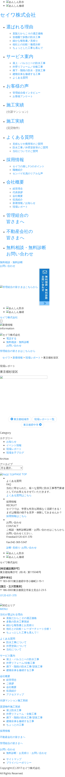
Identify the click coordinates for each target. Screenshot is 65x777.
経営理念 (18, 188)
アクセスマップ (15, 694)
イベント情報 (13, 445)
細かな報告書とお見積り (20, 625)
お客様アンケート (23, 96)
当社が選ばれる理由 (11, 614)
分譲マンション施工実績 (14, 700)
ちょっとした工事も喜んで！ (22, 632)
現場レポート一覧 (44, 419)
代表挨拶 (18, 192)
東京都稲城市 (21, 419)
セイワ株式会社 (18, 14)
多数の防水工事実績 (17, 621)
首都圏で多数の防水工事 (26, 37)
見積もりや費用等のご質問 (28, 144)
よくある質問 (20, 77)
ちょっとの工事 (15, 724)
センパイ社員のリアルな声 (28, 173)
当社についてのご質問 (25, 151)
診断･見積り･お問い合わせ (21, 547)
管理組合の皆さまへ (11, 743)
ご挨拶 (10, 683)
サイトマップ (13, 759)
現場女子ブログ (15, 452)
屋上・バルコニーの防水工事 (29, 63)
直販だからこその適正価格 (28, 33)
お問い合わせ (7, 749)
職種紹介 (18, 169)
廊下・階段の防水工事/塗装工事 (24, 666)
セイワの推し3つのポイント (28, 166)
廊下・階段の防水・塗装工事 (29, 70)
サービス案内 (7, 655)
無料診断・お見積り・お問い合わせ (26, 753)
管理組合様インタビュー (26, 92)
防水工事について (16, 642)
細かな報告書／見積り (25, 40)
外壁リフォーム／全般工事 (28, 66)
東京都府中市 (31, 424)
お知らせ (11, 441)
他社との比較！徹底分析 (26, 44)
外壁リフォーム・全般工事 (21, 714)
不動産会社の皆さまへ (12, 737)
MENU (4, 609)
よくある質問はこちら (19, 495)
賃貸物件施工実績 (10, 706)
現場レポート (20, 206)
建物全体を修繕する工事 (26, 74)
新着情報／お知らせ (24, 203)
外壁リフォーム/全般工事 (20, 663)
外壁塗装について (16, 646)
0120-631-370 (8, 595)
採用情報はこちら (16, 516)
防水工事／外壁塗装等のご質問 (30, 147)
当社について (13, 649)
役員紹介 (18, 199)
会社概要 (18, 196)
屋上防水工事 (13, 710)
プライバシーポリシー (19, 762)
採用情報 (5, 731)
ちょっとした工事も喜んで (28, 48)
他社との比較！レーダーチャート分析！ (29, 629)
